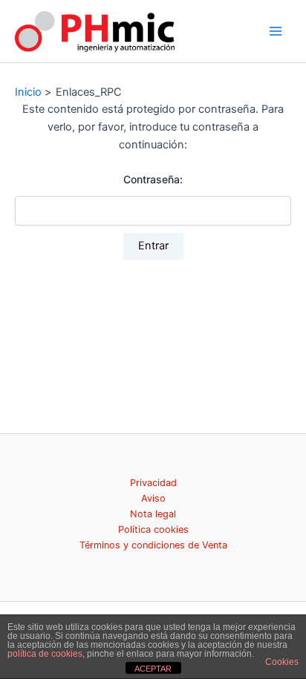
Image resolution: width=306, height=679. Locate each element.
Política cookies (153, 529)
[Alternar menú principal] (275, 31)
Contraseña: (153, 179)
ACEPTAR (153, 668)
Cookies (282, 662)
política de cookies (44, 654)
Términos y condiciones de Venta (153, 545)
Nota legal (153, 513)
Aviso (153, 498)
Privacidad (153, 482)
